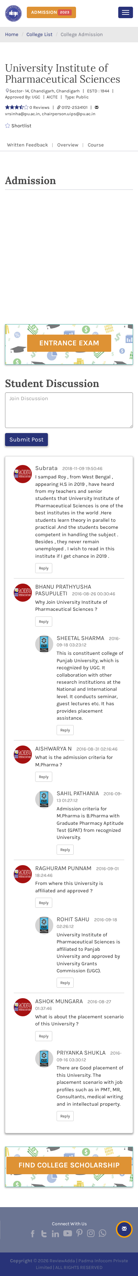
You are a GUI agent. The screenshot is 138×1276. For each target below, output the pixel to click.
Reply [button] (44, 568)
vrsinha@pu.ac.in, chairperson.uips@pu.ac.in (50, 113)
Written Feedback (27, 145)
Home (11, 34)
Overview (67, 145)
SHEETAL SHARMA (80, 638)
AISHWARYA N (53, 748)
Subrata (46, 468)
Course (96, 145)
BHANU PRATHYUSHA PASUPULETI (63, 590)
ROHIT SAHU (73, 919)
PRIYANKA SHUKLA (81, 1052)
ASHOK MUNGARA (59, 1001)
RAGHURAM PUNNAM (63, 868)
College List (39, 34)
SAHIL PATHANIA (78, 793)
